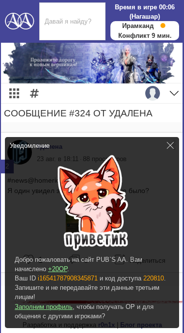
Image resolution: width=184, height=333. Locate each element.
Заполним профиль (44, 306)
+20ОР (57, 269)
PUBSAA (19, 20)
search (48, 6)
